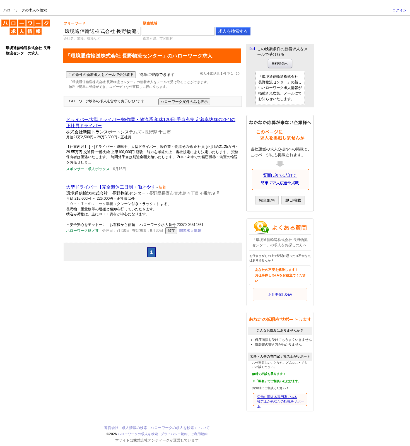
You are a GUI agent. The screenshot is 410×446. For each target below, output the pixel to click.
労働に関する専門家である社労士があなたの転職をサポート (280, 401)
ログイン (399, 10)
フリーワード (74, 23)
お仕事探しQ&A (280, 294)
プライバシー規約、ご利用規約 (184, 434)
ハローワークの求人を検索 (21, 22)
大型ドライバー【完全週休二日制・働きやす (110, 187)
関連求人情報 (190, 230)
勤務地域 (150, 23)
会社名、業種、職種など (82, 38)
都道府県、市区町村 (158, 38)
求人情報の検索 (134, 428)
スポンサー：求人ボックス (88, 169)
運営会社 (111, 428)
